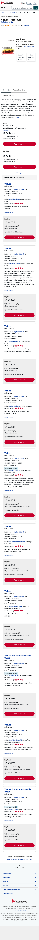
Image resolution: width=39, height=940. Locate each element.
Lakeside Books (14, 263)
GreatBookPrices (14, 199)
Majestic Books (14, 675)
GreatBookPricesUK (15, 606)
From (21, 57)
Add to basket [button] (19, 144)
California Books (14, 406)
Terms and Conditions (19, 910)
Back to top (19, 867)
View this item (7, 130)
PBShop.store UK (15, 470)
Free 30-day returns (19, 173)
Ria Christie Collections (17, 542)
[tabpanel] (18, 108)
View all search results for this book (19, 859)
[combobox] (22, 8)
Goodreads (25, 25)
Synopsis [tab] (6, 90)
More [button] (17, 117)
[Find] (35, 8)
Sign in (29, 3)
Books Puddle (14, 809)
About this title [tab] (19, 90)
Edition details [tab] (8, 95)
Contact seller (8, 212)
